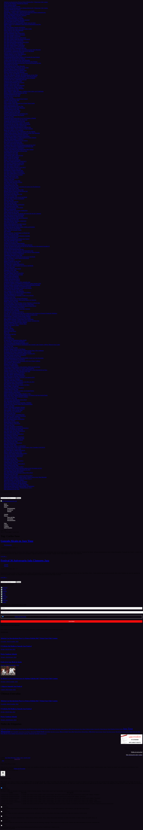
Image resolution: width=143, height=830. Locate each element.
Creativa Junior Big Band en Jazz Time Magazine (17, 60)
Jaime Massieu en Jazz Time (11, 219)
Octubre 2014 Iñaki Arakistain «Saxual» (14, 407)
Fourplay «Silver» (8, 328)
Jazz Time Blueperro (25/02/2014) (13, 443)
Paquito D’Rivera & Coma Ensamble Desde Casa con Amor (20, 23)
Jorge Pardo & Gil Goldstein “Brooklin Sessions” (17, 20)
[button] (71, 629)
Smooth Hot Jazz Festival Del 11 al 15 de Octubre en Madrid (20, 118)
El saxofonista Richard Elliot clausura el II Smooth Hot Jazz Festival (22, 57)
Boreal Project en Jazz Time (11, 192)
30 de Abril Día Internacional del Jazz (14, 249)
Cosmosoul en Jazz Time (10, 398)
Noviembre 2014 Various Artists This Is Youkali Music (18, 404)
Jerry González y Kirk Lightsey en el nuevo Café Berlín (18, 265)
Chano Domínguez (64, 729)
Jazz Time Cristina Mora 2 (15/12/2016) (14, 173)
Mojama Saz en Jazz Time (11, 347)
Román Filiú (31, 733)
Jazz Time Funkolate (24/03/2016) (13, 240)
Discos (6, 516)
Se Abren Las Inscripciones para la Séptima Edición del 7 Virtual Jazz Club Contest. (26, 8)
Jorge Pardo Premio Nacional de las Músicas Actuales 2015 (19, 353)
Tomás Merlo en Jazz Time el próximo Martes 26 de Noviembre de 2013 (23, 468)
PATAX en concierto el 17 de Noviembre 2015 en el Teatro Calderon (22, 361)
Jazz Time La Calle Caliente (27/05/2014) (15, 416)
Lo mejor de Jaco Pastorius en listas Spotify (15, 340)
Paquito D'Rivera (126, 731)
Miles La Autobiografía (10, 209)
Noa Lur (104, 731)
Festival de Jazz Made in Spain (12, 6)
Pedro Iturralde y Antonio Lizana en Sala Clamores (17, 316)
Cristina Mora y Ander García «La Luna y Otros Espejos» (19, 368)
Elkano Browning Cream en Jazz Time (14, 438)
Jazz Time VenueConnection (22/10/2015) (15, 355)
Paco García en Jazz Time (10, 441)
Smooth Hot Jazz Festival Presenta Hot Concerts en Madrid (19, 78)
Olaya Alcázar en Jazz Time (11, 158)
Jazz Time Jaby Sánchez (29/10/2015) (14, 312)
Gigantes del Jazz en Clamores (12, 280)
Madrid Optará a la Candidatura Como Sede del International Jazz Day (22, 24)
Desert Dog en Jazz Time (10, 195)
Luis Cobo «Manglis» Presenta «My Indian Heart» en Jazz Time (21, 75)
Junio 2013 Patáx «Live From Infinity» (14, 480)
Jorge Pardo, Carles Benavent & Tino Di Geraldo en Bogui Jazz (20, 315)
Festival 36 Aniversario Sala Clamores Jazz (15, 125)
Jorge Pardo (40, 732)
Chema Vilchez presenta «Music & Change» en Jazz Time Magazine (22, 133)
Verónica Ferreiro (43, 733)
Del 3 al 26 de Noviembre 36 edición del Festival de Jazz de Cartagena (22, 213)
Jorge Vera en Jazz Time (10, 203)
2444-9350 (17, 759)
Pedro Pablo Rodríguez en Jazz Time (13, 106)
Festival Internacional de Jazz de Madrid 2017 (16, 113)
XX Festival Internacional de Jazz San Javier (15, 119)
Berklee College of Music (39, 729)
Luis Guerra (57, 731)
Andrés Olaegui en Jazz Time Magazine (14, 66)
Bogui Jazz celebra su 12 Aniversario (13, 130)
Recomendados (11, 520)
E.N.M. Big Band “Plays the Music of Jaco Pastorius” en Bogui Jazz (22, 303)
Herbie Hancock (103, 729)
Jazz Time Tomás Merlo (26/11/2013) (14, 466)
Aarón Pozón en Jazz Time (11, 154)
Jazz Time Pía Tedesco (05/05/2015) (13, 383)
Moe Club (6, 332)
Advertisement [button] (4, 819)
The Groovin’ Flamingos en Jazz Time (14, 163)
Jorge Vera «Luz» (8, 97)
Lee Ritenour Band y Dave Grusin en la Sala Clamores (18, 128)
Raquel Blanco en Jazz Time (11, 422)
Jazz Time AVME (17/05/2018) (12, 36)
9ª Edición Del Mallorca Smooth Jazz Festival (16, 3)
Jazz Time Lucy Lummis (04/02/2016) (14, 264)
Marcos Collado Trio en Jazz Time (13, 452)
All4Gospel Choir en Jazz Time (12, 110)
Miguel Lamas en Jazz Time (11, 188)
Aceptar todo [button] (14, 770)
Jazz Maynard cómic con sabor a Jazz (14, 189)
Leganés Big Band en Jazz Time (12, 169)
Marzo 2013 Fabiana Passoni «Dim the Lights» (16, 484)
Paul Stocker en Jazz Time (11, 459)
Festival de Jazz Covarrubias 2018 (13, 81)
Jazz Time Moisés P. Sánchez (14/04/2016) (15, 221)
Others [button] (2, 824)
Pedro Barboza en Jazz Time (11, 90)
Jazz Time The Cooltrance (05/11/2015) (14, 307)
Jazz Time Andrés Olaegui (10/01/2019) (14, 45)
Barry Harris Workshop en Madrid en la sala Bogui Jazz (18, 146)
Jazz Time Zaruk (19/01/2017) (12, 166)
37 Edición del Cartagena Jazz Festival (14, 115)
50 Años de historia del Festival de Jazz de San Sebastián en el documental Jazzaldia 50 (27, 246)
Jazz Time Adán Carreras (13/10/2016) (14, 198)
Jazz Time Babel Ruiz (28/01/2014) (13, 456)
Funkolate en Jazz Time (10, 270)
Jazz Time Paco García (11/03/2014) (13, 440)
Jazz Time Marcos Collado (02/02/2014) (14, 450)
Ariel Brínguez (30, 729)
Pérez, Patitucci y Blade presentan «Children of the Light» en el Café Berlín (24, 91)
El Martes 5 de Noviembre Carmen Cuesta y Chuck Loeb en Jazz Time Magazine (25, 477)
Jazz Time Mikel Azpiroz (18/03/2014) (14, 437)
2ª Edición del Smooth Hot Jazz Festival (14, 58)
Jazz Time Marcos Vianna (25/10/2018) (14, 69)
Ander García (15, 729)
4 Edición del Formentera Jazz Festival (14, 82)
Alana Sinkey (9, 729)
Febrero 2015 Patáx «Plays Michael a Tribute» (16, 396)
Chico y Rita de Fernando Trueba (12, 230)
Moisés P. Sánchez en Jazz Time (12, 261)
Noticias (6, 505)
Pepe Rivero (4, 733)
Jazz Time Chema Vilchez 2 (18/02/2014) (15, 446)
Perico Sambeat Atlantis (10, 5)
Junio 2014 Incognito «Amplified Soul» (14, 414)
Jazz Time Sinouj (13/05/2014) (12, 423)
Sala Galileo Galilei (9, 329)
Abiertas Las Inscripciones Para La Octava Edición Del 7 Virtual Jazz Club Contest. (26, 2)
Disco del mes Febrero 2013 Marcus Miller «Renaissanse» (19, 486)
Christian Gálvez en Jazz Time (12, 112)
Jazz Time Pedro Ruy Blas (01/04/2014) (14, 431)
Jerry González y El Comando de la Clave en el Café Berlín (19, 256)
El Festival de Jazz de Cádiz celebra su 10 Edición (17, 124)
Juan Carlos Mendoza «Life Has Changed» (15, 15)
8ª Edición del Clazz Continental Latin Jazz (15, 79)
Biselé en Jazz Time (9, 405)
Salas (5, 523)
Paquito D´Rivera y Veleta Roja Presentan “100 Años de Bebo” (20, 76)
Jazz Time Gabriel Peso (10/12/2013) (13, 461)
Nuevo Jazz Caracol (9, 259)
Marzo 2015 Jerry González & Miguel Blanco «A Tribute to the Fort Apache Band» (26, 395)
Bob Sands (58, 729)
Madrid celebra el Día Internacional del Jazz (15, 93)
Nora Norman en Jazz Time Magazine (14, 88)
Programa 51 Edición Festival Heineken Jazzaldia (17, 236)
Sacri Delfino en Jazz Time (11, 435)
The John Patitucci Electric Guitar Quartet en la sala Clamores (20, 137)
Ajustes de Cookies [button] (6, 770)
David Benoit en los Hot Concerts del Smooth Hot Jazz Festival (20, 61)
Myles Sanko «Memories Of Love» (13, 17)
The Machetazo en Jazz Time (11, 109)
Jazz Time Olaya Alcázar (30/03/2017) (14, 148)
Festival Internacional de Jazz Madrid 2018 (15, 70)
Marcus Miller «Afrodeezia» (11, 386)
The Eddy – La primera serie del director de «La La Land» (19, 11)
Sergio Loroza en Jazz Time (11, 234)
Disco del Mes (11, 517)
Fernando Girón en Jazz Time (11, 84)
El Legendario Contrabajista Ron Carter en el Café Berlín (19, 51)
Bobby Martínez (52, 729)
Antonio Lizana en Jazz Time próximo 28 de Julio (17, 371)
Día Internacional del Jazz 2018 (12, 94)
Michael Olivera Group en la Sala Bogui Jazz (16, 191)
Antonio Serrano (22, 729)
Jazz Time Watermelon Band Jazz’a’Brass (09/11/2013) (18, 472)
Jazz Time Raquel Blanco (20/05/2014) (14, 419)
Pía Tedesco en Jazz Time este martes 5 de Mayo (16, 385)
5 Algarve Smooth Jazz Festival (12, 9)
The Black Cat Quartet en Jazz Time (13, 429)
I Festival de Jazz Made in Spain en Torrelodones (17, 136)
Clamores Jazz (77, 729)
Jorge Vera (52, 731)
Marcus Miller (71, 731)
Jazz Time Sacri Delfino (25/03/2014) (14, 434)
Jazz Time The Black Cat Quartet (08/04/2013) (16, 428)
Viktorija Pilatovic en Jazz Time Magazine (15, 54)
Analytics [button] (3, 814)
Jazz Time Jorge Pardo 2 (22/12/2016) (14, 172)
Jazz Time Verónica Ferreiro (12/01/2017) (15, 167)
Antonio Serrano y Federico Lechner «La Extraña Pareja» (19, 390)
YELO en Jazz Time (9, 267)
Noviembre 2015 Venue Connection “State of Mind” (17, 352)
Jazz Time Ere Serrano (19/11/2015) (13, 289)
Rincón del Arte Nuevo (10, 331)
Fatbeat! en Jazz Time (9, 297)
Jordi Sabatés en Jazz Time (11, 152)
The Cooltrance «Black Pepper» (12, 362)
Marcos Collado (64, 731)
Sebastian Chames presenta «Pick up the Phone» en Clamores (20, 300)
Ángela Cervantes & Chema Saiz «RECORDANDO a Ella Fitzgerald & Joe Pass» (25, 370)
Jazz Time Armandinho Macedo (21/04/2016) (16, 218)
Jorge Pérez (47, 731)
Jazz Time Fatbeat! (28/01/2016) (12, 268)
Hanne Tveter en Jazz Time (11, 176)
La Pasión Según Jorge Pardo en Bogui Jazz (15, 151)
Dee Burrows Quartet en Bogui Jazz (13, 170)
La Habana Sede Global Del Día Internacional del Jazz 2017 (20, 145)
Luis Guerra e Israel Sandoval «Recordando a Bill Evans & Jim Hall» (22, 367)
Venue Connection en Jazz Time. (12, 356)
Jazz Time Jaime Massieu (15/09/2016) (14, 204)
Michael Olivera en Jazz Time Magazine (14, 107)
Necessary (5, 788)
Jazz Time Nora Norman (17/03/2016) (14, 253)
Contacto (6, 526)
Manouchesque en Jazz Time (11, 262)
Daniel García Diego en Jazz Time (13, 225)
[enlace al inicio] (9, 501)
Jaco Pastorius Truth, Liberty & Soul (13, 155)
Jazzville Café (7, 326)
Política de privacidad (136, 752)
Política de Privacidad (20, 616)
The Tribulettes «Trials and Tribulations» (14, 341)
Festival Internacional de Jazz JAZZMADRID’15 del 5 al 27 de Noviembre (24, 358)
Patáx (131, 731)
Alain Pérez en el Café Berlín (11, 310)
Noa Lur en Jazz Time (10, 413)
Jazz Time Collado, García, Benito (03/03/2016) (16, 258)
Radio (5, 507)
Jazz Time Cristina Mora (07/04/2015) (14, 388)
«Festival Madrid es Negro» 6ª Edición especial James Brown (20, 306)
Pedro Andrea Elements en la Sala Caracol (15, 224)
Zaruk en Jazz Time (9, 179)
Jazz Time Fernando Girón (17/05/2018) (14, 35)
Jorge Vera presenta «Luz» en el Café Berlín (15, 197)
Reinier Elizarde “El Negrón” (22, 733)
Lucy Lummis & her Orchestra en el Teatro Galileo (17, 318)
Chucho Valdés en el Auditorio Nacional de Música (17, 292)
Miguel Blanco (85, 731)
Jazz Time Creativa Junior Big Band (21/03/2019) (17, 39)
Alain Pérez (3, 729)
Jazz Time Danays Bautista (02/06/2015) (14, 376)
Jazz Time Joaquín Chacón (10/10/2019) (14, 27)
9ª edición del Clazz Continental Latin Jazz (15, 48)
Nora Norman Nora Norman (11, 277)
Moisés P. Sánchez (99, 731)
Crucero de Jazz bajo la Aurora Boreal (14, 52)
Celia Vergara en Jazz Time (11, 206)
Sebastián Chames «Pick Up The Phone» (14, 349)
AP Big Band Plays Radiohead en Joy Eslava (16, 140)
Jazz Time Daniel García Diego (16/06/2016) (15, 210)
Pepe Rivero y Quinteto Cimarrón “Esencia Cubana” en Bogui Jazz (21, 320)
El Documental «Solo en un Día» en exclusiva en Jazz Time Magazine (22, 49)
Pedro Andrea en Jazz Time (11, 465)
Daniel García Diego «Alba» (11, 325)
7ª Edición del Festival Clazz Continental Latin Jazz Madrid (19, 131)
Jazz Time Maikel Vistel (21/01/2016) (14, 273)
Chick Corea (71, 729)
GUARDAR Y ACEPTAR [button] (8, 828)
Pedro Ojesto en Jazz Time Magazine (13, 30)
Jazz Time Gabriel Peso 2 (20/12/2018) (14, 46)
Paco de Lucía (119, 731)
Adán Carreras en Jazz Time (11, 212)
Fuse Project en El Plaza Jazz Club (13, 194)
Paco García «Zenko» (9, 420)
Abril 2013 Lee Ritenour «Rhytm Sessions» (15, 483)
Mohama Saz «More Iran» (11, 364)
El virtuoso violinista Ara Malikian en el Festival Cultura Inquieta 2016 (22, 283)
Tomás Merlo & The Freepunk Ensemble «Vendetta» (18, 402)
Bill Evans (47, 729)
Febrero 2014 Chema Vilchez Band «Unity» (15, 453)
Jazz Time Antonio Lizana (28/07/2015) (14, 373)
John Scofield (33, 731)
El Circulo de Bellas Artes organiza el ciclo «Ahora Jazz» (19, 304)
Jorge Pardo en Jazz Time (10, 183)
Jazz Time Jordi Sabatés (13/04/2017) (14, 139)
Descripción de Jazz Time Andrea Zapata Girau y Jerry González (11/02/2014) (24, 447)
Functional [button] (3, 805)
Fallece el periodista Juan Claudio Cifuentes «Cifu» (17, 393)
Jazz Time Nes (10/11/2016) (11, 177)
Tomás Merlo (37, 733)
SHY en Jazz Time (9, 116)
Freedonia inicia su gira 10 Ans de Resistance (16, 298)
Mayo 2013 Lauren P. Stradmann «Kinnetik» (15, 481)
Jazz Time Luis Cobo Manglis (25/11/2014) (15, 399)
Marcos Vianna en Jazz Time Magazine (14, 72)
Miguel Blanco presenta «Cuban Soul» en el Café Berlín (18, 319)
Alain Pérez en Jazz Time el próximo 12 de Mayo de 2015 (19, 382)
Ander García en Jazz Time (11, 105)
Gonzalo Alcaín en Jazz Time (11, 100)
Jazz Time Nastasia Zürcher (11, 201)
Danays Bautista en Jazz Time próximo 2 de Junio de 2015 (19, 377)
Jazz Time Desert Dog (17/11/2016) (13, 175)
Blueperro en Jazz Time (10, 444)
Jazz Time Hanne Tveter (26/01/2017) (14, 164)
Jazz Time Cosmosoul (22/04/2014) (13, 426)
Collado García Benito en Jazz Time (13, 274)
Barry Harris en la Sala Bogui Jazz (13, 142)
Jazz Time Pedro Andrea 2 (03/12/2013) (14, 463)
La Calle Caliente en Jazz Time (12, 417)
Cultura (6, 524)
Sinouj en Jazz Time (9, 425)
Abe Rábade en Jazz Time (11, 64)
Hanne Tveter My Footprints (11, 157)
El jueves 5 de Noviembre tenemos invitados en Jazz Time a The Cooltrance (24, 350)
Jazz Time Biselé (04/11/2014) (12, 401)
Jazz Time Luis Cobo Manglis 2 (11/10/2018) (16, 73)
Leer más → (4, 556)
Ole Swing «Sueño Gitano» (11, 365)
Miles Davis (92, 731)
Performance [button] (4, 810)
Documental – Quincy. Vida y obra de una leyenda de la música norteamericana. (25, 12)
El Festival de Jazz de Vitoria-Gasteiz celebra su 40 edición (19, 227)
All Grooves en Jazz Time (11, 222)
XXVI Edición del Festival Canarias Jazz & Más (16, 122)
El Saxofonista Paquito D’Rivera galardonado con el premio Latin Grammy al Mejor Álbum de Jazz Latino (32, 344)
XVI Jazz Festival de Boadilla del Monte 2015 (16, 343)
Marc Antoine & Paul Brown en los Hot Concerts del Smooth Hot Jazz (22, 63)
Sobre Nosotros (8, 527)
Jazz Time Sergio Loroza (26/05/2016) (14, 215)
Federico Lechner (90, 729)
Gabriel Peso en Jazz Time (11, 462)
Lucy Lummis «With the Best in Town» (14, 408)
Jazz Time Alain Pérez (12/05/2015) (13, 380)
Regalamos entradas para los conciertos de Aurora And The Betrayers (22, 186)
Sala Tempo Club (8, 346)
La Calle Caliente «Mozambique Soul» (14, 374)
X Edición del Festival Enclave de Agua (14, 121)
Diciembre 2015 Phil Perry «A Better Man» (15, 323)
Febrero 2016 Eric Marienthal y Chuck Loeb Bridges (18, 288)
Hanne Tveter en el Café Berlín (12, 160)
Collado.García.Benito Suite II (12, 279)
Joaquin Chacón (22, 731)
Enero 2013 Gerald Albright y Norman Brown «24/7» (18, 487)
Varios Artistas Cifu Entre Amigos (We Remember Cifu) (18, 250)
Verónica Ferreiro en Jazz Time (12, 180)
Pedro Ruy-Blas (136, 731)
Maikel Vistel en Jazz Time (11, 301)
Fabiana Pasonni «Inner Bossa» (12, 392)
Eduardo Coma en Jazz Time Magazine (14, 85)
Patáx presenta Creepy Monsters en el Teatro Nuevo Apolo (19, 103)
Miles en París (7, 26)
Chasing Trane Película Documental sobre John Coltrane (19, 149)
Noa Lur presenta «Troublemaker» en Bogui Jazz (17, 233)
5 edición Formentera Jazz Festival (13, 55)
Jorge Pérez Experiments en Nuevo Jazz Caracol (16, 239)
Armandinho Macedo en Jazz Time (13, 255)
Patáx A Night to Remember (11, 276)
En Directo (10, 510)
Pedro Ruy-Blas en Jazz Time (11, 432)
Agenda (6, 514)
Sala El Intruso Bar (9, 338)
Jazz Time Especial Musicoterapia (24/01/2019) (16, 42)
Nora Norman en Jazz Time (11, 271)
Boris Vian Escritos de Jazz (11, 237)
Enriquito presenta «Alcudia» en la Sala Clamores (17, 309)
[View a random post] (1, 499)
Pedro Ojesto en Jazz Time (11, 474)
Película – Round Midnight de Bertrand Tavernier (17, 14)
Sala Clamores (8, 337)
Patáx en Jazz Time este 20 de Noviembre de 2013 (17, 469)
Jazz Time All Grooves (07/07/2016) (13, 207)
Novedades (10, 519)
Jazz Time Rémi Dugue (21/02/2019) (13, 40)
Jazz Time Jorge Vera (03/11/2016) (13, 182)
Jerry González (14, 731)
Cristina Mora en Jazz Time (11, 185)
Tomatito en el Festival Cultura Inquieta (14, 243)
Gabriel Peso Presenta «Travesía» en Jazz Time (16, 67)
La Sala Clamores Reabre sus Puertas (13, 18)
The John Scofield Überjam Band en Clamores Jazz (17, 127)
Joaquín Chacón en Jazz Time (12, 32)
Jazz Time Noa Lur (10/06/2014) (12, 411)
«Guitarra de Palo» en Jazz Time (12, 449)
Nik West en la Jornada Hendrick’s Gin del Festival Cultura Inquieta (21, 252)
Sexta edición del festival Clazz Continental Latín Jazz (18, 245)
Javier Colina (119, 729)
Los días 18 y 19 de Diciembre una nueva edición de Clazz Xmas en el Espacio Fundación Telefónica (30, 313)
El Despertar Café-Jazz (10, 334)
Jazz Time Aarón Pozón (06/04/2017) (14, 143)
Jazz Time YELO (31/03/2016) (12, 228)
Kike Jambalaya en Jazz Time (11, 489)
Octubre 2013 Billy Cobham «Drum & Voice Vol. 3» (18, 478)
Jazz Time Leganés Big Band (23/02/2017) (15, 161)
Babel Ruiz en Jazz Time (10, 458)
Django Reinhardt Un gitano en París (13, 216)
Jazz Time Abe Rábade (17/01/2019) (13, 43)
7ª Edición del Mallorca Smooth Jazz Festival (16, 99)
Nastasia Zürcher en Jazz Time (12, 96)
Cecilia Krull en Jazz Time (11, 242)
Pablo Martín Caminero (111, 731)
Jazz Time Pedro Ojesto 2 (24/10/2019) (14, 21)
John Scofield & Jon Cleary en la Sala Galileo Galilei (18, 29)
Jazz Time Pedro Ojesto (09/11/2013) (13, 471)
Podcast (9, 511)
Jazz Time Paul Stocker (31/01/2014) (13, 455)
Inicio (5, 504)
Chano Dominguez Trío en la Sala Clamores (15, 322)
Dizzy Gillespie (83, 729)
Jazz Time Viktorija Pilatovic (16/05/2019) (15, 37)
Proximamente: (11, 508)
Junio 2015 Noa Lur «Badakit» (12, 379)
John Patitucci (27, 731)
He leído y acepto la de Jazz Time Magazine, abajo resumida (25, 616)
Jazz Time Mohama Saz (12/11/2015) (13, 294)
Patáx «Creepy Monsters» (10, 102)
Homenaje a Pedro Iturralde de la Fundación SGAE (17, 286)
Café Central (7, 335)
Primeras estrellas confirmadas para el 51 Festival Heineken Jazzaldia (22, 285)
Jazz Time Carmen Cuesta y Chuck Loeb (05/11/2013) (18, 475)
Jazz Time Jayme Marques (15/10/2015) (14, 359)
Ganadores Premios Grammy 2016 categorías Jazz (17, 282)
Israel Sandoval (112, 729)
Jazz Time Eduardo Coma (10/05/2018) (14, 33)
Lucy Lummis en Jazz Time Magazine (14, 291)
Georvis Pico (97, 729)
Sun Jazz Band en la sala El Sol (12, 248)
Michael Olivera (78, 731)
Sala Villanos (7, 231)
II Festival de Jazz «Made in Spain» (13, 87)
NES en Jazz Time (9, 200)
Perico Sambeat (11, 733)
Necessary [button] (3, 786)
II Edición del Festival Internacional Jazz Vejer (16, 134)
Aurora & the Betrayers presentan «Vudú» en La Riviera (19, 295)
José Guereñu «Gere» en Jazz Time (13, 410)
